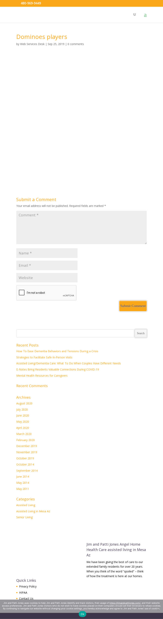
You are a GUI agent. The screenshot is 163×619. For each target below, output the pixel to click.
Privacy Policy (28, 586)
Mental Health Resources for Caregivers (42, 375)
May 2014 (22, 483)
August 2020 (24, 403)
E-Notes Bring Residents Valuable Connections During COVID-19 (57, 369)
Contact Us (26, 598)
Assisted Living (25, 505)
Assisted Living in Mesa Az (33, 511)
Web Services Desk (32, 44)
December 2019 (26, 446)
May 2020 (22, 421)
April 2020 (22, 428)
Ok (82, 614)
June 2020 (22, 415)
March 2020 (24, 434)
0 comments (76, 44)
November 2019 (26, 452)
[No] (158, 609)
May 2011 (22, 489)
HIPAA (23, 592)
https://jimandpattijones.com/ (125, 603)
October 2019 (25, 458)
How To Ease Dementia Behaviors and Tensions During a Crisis (57, 351)
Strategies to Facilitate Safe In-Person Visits (44, 357)
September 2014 (27, 470)
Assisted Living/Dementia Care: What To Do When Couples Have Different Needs (68, 363)
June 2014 (22, 476)
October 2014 (25, 464)
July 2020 (22, 409)
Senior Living (24, 517)
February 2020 (25, 440)
